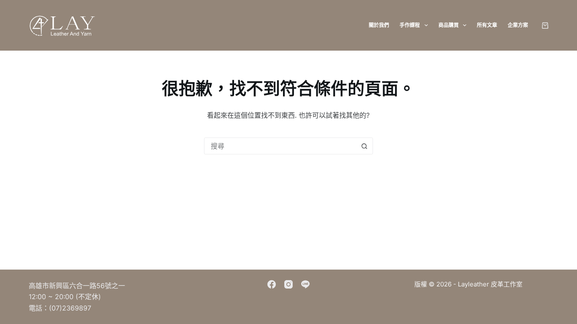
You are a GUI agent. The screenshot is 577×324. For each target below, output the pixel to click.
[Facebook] (271, 284)
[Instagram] (288, 284)
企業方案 (518, 25)
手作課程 (410, 25)
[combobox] (280, 146)
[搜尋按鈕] (365, 146)
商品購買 (448, 25)
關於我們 (379, 25)
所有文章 (487, 25)
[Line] (305, 284)
